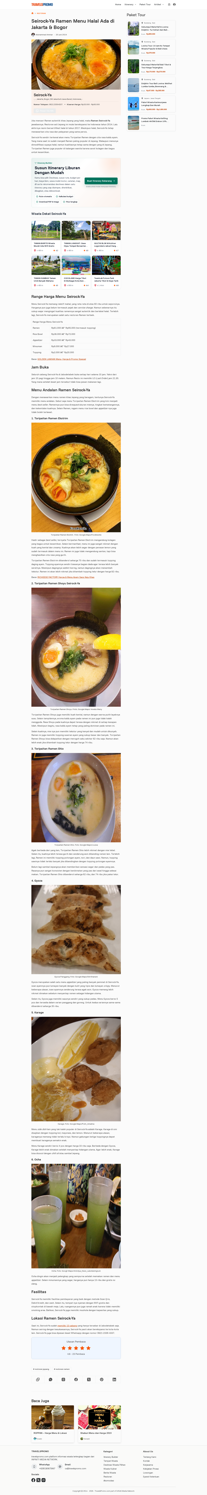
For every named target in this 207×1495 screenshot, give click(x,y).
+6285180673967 (47, 1468)
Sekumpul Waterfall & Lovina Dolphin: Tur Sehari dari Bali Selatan (154, 30)
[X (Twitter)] (89, 1379)
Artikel (157, 4)
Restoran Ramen (62, 1369)
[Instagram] (43, 1480)
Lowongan (148, 1472)
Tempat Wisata (111, 1461)
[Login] (174, 4)
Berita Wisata (110, 1472)
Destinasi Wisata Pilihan (114, 1464)
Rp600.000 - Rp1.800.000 (156, 109)
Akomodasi (109, 1480)
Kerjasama (148, 1464)
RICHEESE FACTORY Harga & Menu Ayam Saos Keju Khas (65, 577)
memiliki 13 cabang (67, 1325)
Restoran (108, 1476)
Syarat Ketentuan (151, 1476)
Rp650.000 (150, 34)
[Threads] (63, 1379)
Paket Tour (145, 4)
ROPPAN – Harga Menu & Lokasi (50, 1433)
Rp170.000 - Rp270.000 (155, 71)
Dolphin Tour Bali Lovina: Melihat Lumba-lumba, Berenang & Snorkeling (156, 86)
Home (118, 4)
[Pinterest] (101, 1379)
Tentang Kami (149, 1457)
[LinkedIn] (114, 1379)
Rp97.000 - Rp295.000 (155, 90)
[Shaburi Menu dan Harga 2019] (99, 1417)
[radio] (64, 1348)
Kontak (146, 1461)
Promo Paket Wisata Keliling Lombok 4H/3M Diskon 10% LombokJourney (154, 121)
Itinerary (129, 4)
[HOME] (32, 13)
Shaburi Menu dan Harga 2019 (96, 1433)
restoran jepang (41, 1369)
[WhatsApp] (50, 1379)
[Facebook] (76, 1379)
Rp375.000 (150, 53)
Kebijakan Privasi (151, 1468)
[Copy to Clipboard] (38, 1379)
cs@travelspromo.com (75, 1468)
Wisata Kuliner (110, 1468)
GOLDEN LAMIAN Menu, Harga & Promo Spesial (61, 359)
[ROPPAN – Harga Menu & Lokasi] (52, 1417)
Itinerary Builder (111, 1457)
